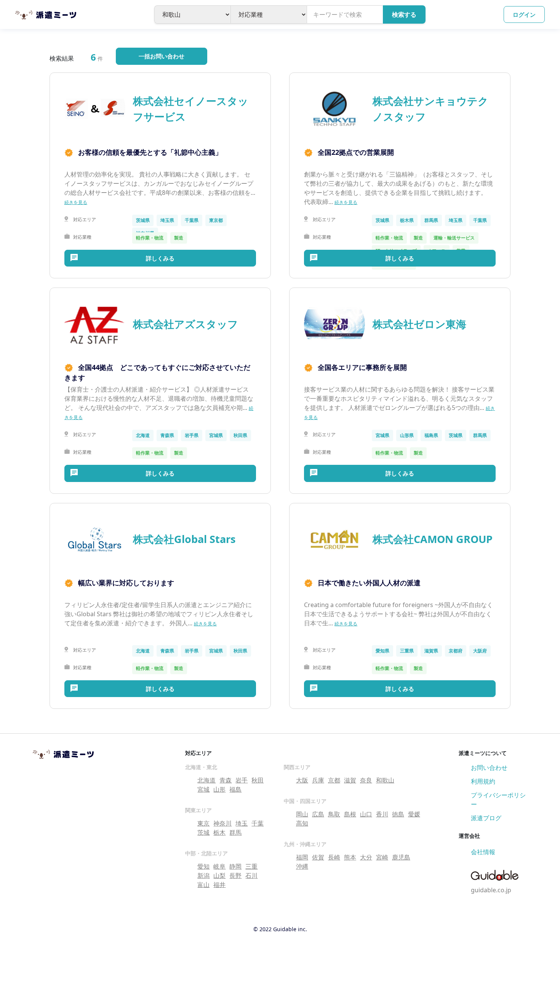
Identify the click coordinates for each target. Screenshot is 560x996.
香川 (382, 814)
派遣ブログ (486, 818)
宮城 (203, 789)
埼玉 (241, 823)
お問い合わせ (489, 767)
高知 (302, 823)
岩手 (241, 780)
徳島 (398, 814)
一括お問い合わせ (161, 56)
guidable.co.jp (491, 890)
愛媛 (414, 814)
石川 (251, 875)
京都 (334, 780)
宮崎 (382, 857)
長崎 (334, 857)
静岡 (235, 866)
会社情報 (483, 852)
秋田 (257, 780)
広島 (318, 814)
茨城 (203, 832)
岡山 (302, 814)
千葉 (257, 823)
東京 (203, 823)
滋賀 (350, 780)
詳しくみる (160, 258)
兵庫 (318, 780)
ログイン (524, 14)
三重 (251, 866)
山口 (366, 814)
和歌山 (385, 780)
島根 (350, 814)
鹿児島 (401, 857)
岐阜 (219, 866)
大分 (366, 857)
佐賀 (318, 857)
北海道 (206, 780)
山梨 (219, 875)
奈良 (366, 780)
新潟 (203, 875)
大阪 (302, 780)
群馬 (235, 832)
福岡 (302, 857)
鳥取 (334, 814)
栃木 (219, 832)
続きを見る (75, 202)
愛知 (203, 866)
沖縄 (302, 866)
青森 (225, 780)
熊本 (350, 857)
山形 (219, 789)
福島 (235, 789)
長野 (235, 875)
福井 (219, 884)
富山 (203, 884)
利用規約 (483, 781)
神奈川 (222, 823)
